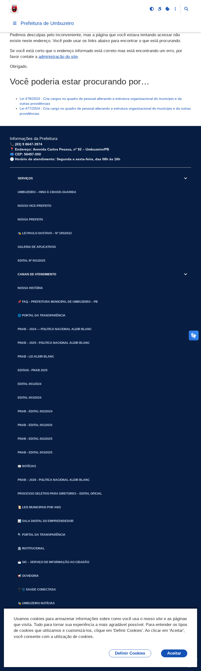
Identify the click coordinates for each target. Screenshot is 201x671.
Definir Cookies (130, 653)
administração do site (58, 56)
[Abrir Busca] (186, 9)
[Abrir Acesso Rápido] (175, 9)
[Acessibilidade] (159, 9)
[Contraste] (152, 9)
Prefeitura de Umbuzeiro (47, 23)
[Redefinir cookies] (167, 9)
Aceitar (174, 653)
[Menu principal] (15, 23)
